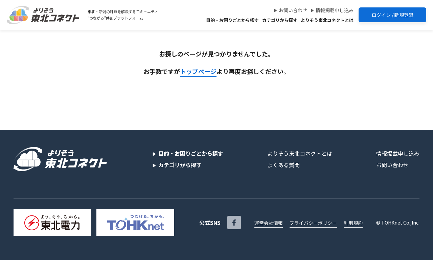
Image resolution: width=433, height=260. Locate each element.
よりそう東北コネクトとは (327, 20)
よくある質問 (283, 165)
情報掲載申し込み (335, 10)
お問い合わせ (293, 10)
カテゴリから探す (279, 20)
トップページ (198, 71)
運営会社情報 (268, 222)
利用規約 (353, 222)
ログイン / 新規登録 (392, 14)
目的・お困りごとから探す (232, 20)
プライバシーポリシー (313, 222)
